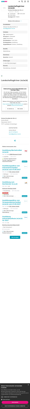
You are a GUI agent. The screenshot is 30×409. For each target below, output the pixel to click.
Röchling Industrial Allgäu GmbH (10, 225)
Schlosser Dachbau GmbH (9, 188)
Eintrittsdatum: (7, 40)
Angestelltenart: (7, 44)
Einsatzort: (6, 36)
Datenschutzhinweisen (17, 105)
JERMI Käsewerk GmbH (15, 154)
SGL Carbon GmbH (14, 171)
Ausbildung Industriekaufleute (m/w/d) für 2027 (12, 218)
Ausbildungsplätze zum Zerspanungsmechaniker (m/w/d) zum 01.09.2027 (11, 202)
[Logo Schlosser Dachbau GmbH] (26, 183)
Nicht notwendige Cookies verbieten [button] (15, 406)
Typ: (4, 34)
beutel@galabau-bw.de (9, 28)
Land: (4, 38)
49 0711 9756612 (13, 132)
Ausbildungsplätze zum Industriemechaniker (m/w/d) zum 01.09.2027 (11, 167)
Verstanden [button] (15, 402)
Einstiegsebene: (7, 42)
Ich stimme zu (10, 108)
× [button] (28, 384)
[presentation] (19, 1)
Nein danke (20, 108)
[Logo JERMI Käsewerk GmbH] (26, 151)
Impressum (11, 11)
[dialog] (15, 396)
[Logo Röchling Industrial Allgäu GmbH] (26, 217)
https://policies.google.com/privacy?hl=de (13, 104)
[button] (15, 399)
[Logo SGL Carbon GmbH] (26, 166)
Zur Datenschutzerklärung (15, 394)
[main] (15, 125)
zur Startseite (15, 141)
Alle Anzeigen (15, 237)
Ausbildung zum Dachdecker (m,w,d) (9, 183)
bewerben (24, 161)
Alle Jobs (17, 11)
